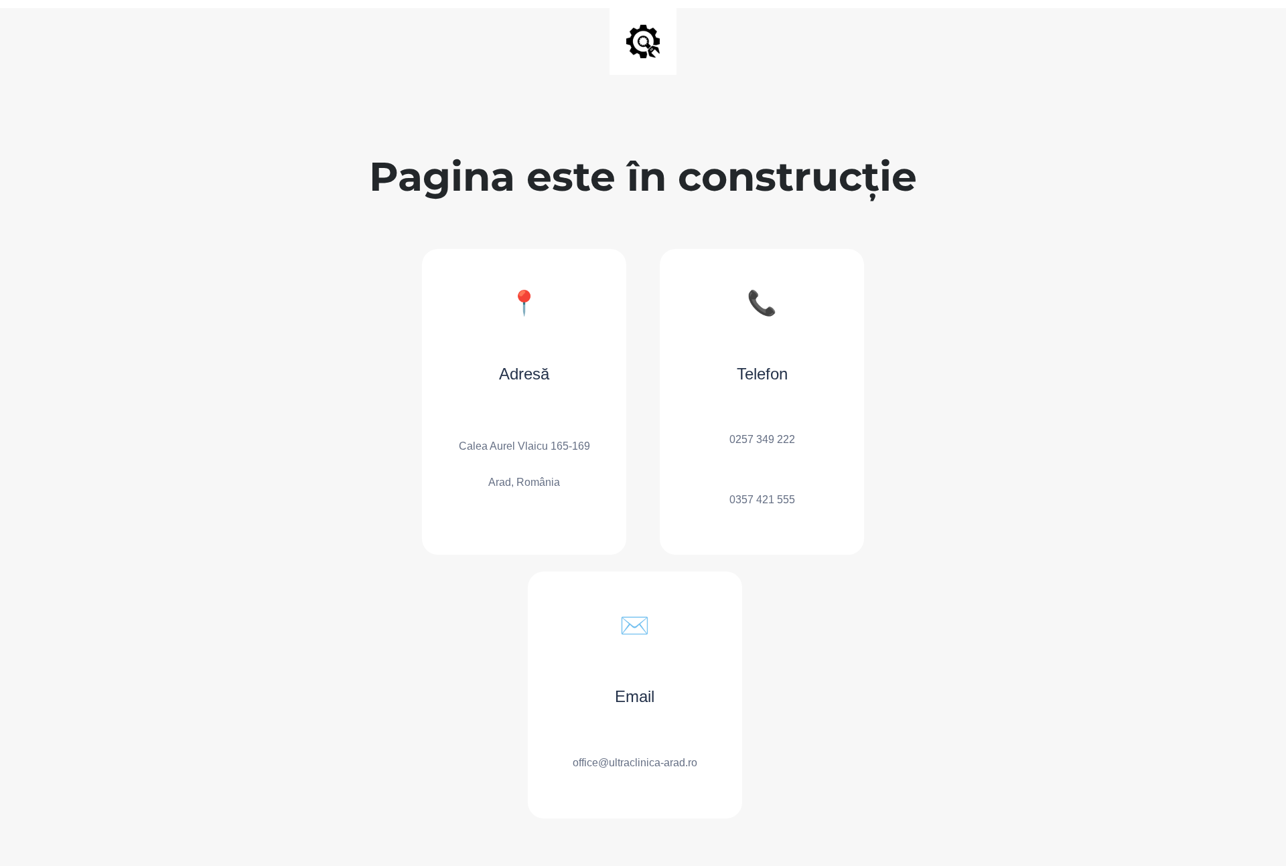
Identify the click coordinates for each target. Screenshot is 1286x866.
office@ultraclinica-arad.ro (635, 762)
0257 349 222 (762, 439)
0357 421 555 (762, 499)
